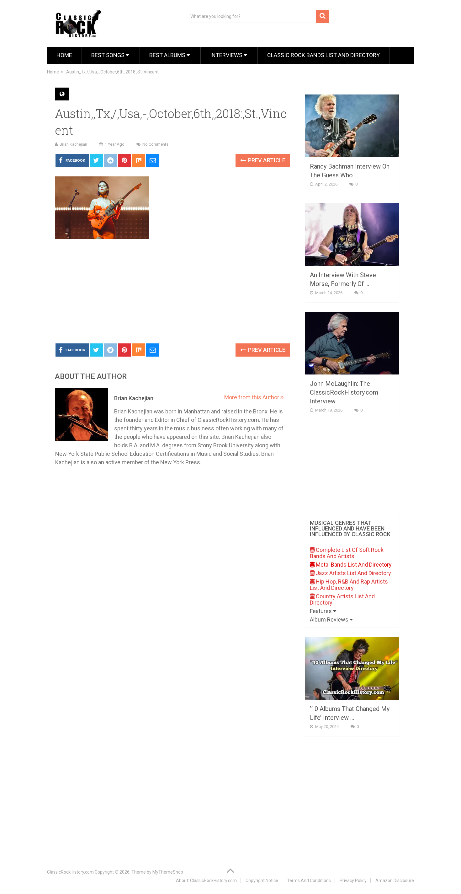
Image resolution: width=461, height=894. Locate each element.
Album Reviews (330, 619)
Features (321, 611)
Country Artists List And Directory (342, 599)
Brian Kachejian (73, 144)
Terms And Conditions (309, 880)
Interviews (227, 55)
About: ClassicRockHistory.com (206, 880)
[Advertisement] (172, 292)
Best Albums (168, 55)
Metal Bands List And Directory (353, 564)
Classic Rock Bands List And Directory (323, 55)
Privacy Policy (353, 880)
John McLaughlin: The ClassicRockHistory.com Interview (344, 392)
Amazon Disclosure (394, 880)
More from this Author (252, 397)
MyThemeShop (167, 872)
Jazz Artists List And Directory (353, 573)
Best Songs (108, 55)
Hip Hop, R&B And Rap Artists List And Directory (349, 584)
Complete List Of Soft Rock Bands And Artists (347, 553)
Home (64, 55)
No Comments (155, 144)
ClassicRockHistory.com (70, 872)
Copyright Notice (262, 880)
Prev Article (266, 160)
